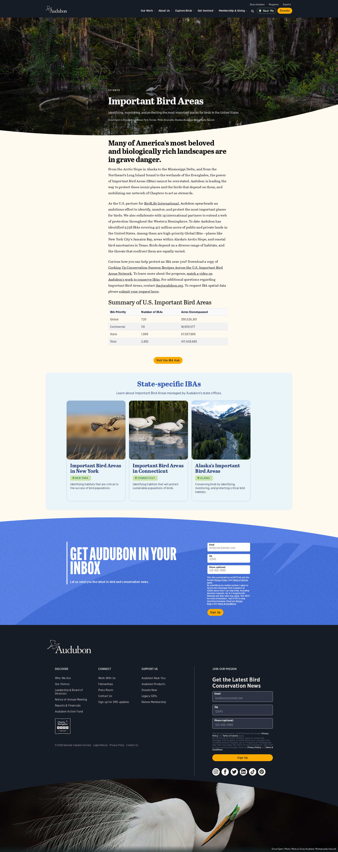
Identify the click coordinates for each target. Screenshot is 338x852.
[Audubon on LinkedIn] (243, 772)
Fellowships (105, 684)
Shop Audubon (257, 4)
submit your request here (139, 291)
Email (211, 544)
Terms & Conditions (227, 603)
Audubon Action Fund (69, 711)
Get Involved (205, 10)
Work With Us (106, 678)
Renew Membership (154, 702)
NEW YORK (81, 478)
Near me (268, 10)
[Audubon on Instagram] (216, 772)
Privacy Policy (221, 580)
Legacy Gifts (149, 696)
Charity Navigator (63, 726)
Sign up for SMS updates (113, 702)
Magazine (273, 4)
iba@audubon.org (169, 285)
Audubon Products (153, 684)
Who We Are (63, 678)
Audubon (56, 9)
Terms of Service (240, 580)
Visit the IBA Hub (168, 360)
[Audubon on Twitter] (234, 772)
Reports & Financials (68, 705)
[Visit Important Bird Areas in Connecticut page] (158, 451)
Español (287, 4)
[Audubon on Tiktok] (252, 772)
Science (114, 90)
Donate (285, 10)
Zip (210, 556)
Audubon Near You (153, 678)
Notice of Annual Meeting (71, 699)
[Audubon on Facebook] (225, 772)
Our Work (147, 10)
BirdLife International (161, 203)
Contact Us (105, 696)
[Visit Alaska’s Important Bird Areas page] (221, 451)
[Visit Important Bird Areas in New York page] (96, 451)
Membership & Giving (232, 10)
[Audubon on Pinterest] (261, 772)
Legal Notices (100, 745)
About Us (164, 10)
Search (253, 11)
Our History (62, 684)
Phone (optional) (217, 567)
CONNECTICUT (146, 478)
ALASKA (205, 478)
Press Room (105, 690)
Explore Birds (183, 10)
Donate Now (149, 690)
